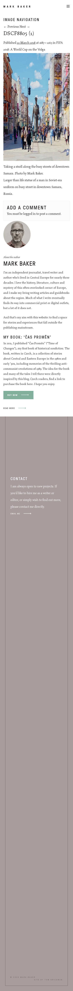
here (30, 384)
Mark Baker (17, 6)
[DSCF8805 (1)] (36, 160)
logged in (29, 214)
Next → (25, 27)
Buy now (12, 395)
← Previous (11, 27)
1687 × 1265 (45, 43)
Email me (15, 513)
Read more (9, 408)
